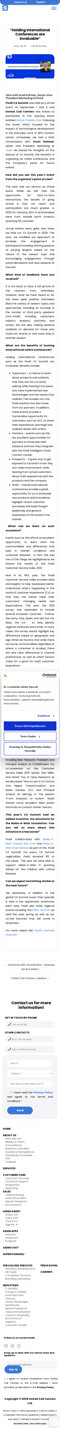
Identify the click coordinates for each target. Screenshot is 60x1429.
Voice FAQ (11, 1218)
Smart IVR (11, 1215)
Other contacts (17, 1032)
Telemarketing (14, 1195)
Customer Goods (16, 1325)
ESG (7, 1158)
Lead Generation (15, 1198)
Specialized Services (17, 1265)
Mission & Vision (15, 1142)
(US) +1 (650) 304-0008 (24, 1049)
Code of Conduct (48, 1411)
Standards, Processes (18, 1155)
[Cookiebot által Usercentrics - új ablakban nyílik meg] (42, 676)
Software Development (20, 1269)
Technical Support (16, 1181)
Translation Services (18, 1275)
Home (7, 1129)
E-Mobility (11, 1288)
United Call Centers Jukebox (29, 978)
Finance (10, 1298)
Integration (12, 1185)
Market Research (16, 1201)
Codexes (10, 1162)
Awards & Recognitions (19, 1152)
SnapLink (10, 1241)
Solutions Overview (17, 1148)
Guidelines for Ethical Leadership (21, 1415)
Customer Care (14, 1175)
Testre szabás (28, 736)
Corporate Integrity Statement (36, 1419)
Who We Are (13, 1138)
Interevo (10, 1234)
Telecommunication (18, 1312)
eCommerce (13, 1205)
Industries (10, 1285)
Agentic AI (11, 1224)
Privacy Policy (43, 1092)
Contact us (20, 2)
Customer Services (17, 1178)
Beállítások (44, 715)
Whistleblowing (28, 1411)
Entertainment (14, 1295)
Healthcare (12, 1305)
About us (9, 1135)
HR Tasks (10, 1272)
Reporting (11, 1188)
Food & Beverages (16, 1302)
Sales (7, 1191)
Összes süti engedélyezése (30, 725)
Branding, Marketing (17, 1279)
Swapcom (11, 1238)
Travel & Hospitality (17, 1315)
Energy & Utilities (15, 1292)
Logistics (10, 1322)
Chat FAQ (11, 1221)
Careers (46, 1272)
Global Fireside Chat (29, 120)
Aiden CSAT (11, 1247)
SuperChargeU (13, 1254)
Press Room (38, 46)
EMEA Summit (41, 910)
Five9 (9, 150)
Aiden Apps (10, 1231)
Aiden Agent (11, 1211)
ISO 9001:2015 (21, 1423)
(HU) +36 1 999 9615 (22, 1039)
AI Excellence (13, 1145)
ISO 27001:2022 (38, 1423)
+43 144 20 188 (19, 1024)
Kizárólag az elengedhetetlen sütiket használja (30, 748)
